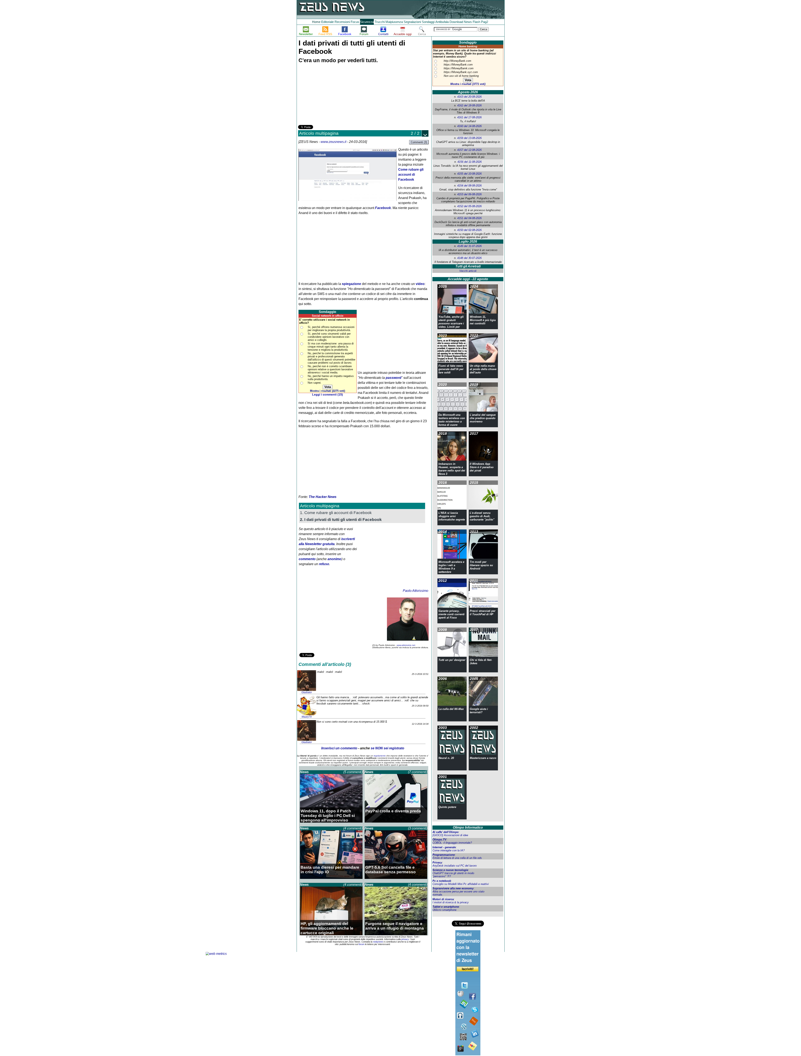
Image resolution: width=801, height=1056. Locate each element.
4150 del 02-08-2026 (469, 230)
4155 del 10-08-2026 (469, 173)
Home (316, 22)
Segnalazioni (412, 22)
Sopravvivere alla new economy (453, 888)
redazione (378, 941)
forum (361, 944)
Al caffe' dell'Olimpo (445, 832)
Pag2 (484, 22)
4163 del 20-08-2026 (469, 96)
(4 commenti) (353, 828)
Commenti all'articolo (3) (324, 664)
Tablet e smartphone (445, 906)
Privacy (437, 862)
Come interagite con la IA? (448, 850)
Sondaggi (428, 22)
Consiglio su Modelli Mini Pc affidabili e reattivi (460, 884)
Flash (476, 22)
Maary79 (307, 716)
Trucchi (380, 22)
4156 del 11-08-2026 (469, 161)
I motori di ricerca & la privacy (450, 902)
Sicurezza (367, 22)
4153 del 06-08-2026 (469, 194)
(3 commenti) (417, 828)
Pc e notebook (441, 880)
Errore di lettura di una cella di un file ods (457, 857)
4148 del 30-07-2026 (469, 258)
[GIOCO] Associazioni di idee (450, 835)
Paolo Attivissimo (415, 590)
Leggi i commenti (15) (327, 394)
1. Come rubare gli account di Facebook (336, 512)
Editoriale (327, 22)
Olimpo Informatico (468, 827)
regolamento (380, 756)
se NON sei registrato (387, 748)
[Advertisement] (329, 95)
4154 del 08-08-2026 (469, 185)
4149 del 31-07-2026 (469, 246)
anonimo (334, 559)
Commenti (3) (419, 142)
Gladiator (306, 692)
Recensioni (342, 22)
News (468, 22)
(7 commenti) (417, 772)
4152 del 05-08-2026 (469, 206)
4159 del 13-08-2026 (469, 138)
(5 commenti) (353, 772)
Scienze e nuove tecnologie (450, 870)
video (420, 284)
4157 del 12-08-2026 (469, 149)
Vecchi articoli (467, 270)
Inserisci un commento (339, 748)
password (393, 377)
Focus (355, 22)
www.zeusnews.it (333, 142)
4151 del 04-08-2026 (469, 218)
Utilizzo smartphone (444, 909)
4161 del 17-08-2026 (469, 117)
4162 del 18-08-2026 (469, 105)
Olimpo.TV (439, 839)
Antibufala (442, 22)
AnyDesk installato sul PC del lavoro (454, 865)
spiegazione (351, 284)
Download (456, 22)
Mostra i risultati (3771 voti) (467, 84)
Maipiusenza (394, 22)
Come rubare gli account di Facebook (410, 174)
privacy (405, 939)
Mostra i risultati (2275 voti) (327, 390)
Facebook (383, 208)
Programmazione (443, 854)
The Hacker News (322, 497)
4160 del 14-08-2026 (469, 126)
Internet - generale (444, 847)
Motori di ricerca (443, 899)
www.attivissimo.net (406, 645)
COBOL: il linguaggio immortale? (452, 842)
